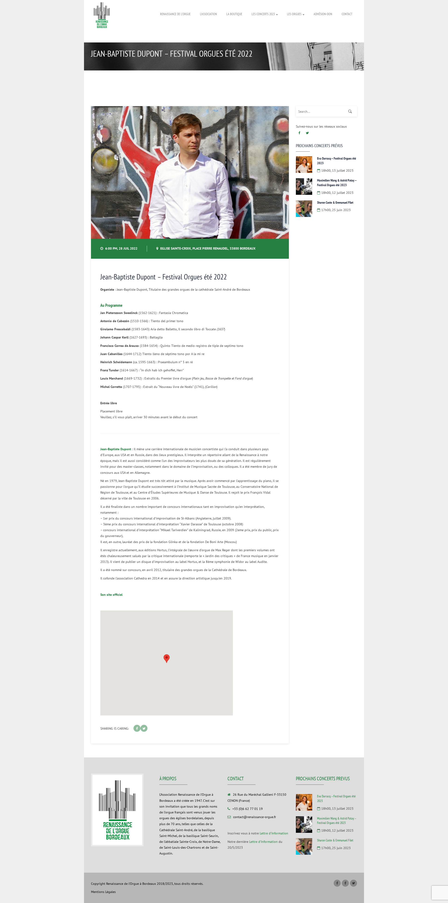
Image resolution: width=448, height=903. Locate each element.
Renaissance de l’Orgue (175, 14)
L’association (208, 14)
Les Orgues (294, 14)
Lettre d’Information (274, 833)
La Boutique (234, 14)
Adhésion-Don (323, 14)
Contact (347, 14)
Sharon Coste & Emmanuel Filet (335, 202)
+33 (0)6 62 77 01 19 (247, 809)
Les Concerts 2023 (263, 14)
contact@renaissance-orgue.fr (254, 817)
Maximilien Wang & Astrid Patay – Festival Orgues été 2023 (337, 182)
